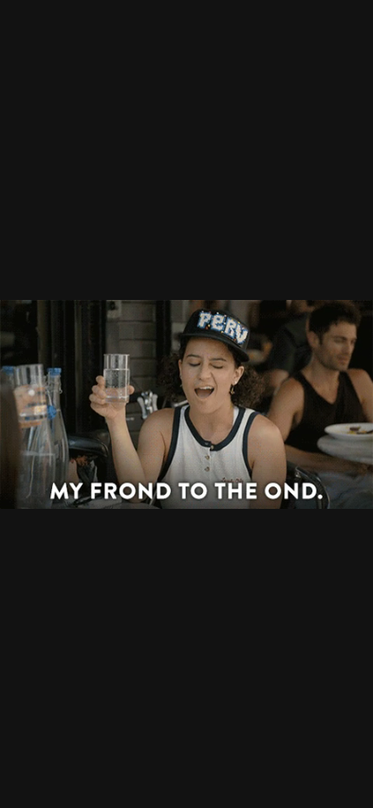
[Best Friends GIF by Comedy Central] (186, 404)
